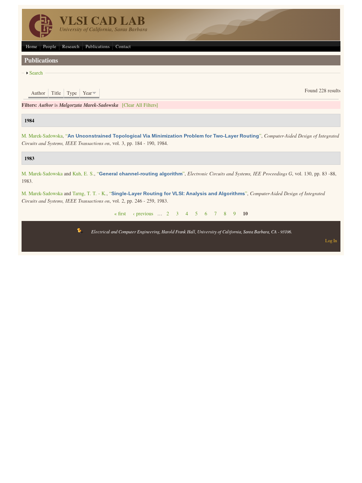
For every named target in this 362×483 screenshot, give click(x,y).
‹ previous (143, 213)
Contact (123, 46)
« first (120, 213)
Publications (98, 46)
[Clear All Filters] (140, 104)
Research (71, 46)
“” (163, 135)
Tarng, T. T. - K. (89, 193)
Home (31, 46)
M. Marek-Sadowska (42, 135)
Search (36, 72)
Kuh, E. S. (83, 173)
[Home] (40, 35)
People (49, 46)
